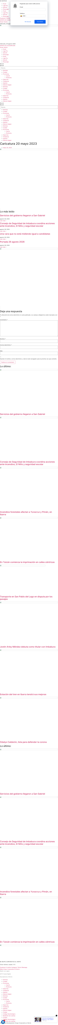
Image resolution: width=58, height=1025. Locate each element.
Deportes (5, 79)
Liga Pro (5, 5)
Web (1, 351)
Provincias (6, 74)
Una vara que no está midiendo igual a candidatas (25, 234)
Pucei (4, 4)
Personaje (6, 9)
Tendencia (6, 81)
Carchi (8, 76)
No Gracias (28, 21)
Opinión (5, 83)
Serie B (5, 7)
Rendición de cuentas (9, 1016)
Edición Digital (7, 85)
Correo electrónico (6, 345)
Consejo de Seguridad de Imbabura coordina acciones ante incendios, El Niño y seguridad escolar (27, 224)
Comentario (4, 319)
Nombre (3, 338)
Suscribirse (40, 21)
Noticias (5, 70)
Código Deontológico (9, 1014)
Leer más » (3, 220)
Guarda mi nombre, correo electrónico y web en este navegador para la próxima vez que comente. (28, 358)
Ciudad (5, 72)
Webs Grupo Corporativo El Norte (9, 969)
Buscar (2, 63)
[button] (29, 969)
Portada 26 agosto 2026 (12, 242)
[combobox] (23, 16)
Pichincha (8, 77)
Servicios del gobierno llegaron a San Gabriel (22, 215)
